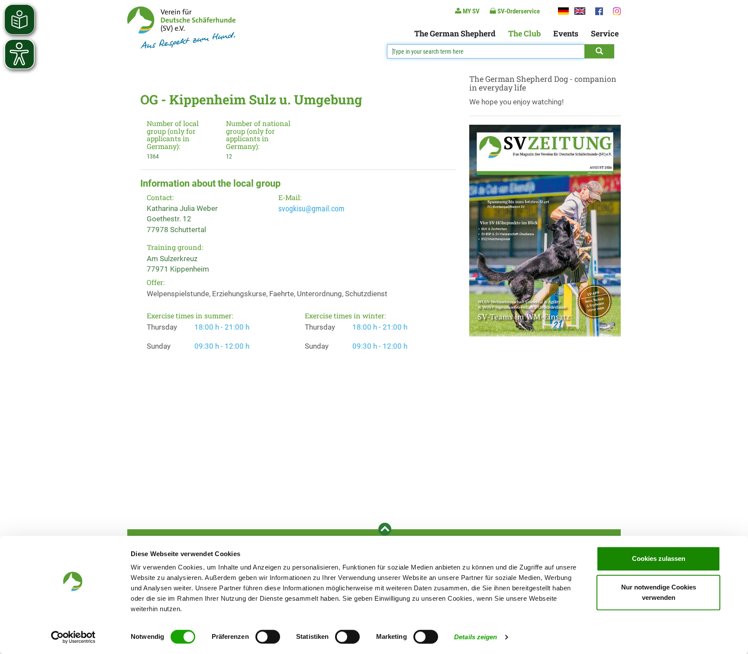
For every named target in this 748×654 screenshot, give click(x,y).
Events (565, 33)
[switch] (267, 637)
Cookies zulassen (658, 558)
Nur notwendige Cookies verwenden (658, 592)
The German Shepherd (455, 33)
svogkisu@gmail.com (311, 208)
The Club (524, 33)
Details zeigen (475, 637)
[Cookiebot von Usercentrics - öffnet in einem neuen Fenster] (73, 637)
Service (605, 33)
